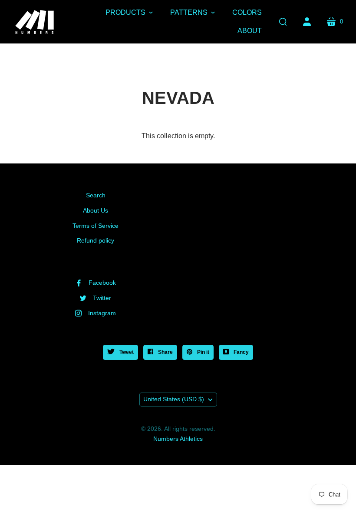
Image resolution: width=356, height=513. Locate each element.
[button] (129, 12)
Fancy (240, 352)
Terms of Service (96, 225)
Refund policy (95, 240)
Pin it (202, 352)
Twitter (102, 297)
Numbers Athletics (178, 438)
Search (95, 195)
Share (165, 352)
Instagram (102, 313)
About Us (95, 210)
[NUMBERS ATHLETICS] (34, 22)
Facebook (102, 282)
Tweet (126, 352)
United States (173, 399)
